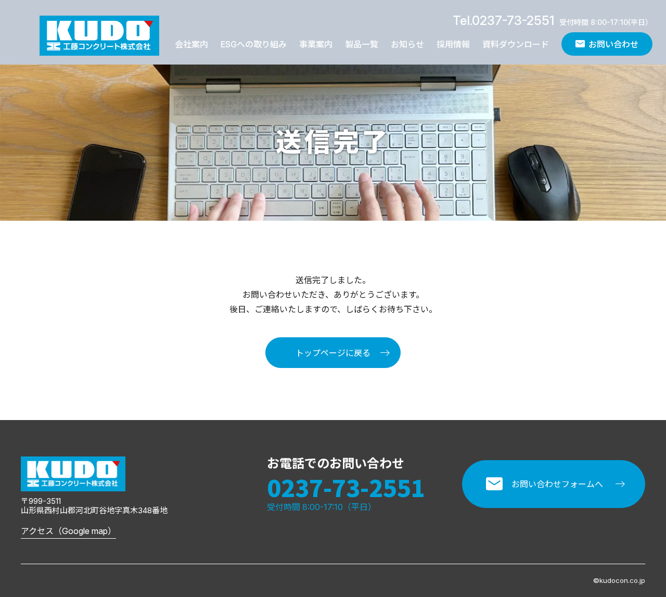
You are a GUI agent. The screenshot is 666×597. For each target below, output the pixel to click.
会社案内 (191, 44)
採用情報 (453, 44)
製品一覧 (361, 44)
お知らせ (407, 44)
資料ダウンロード (515, 44)
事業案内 (315, 44)
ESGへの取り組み (254, 44)
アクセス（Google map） (68, 531)
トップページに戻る (333, 353)
